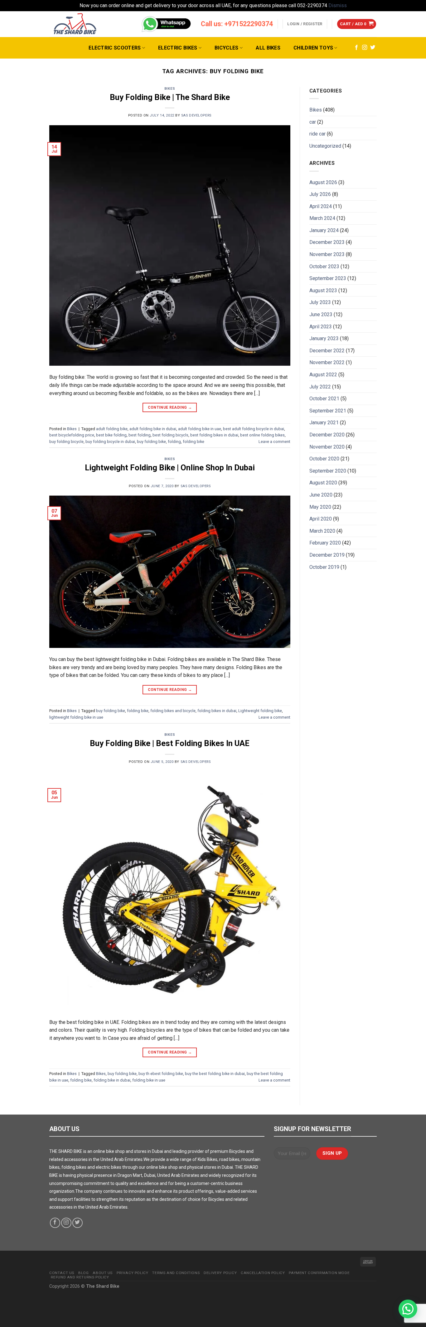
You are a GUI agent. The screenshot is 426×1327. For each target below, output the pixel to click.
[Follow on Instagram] (364, 47)
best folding (139, 435)
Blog (83, 1273)
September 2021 (327, 411)
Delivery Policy (220, 1273)
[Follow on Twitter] (372, 47)
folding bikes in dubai (216, 710)
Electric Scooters (115, 48)
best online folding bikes (262, 435)
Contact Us (61, 1273)
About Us (103, 1273)
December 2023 (327, 242)
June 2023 (320, 314)
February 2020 (325, 543)
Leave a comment (274, 441)
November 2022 (327, 362)
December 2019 (327, 555)
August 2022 (323, 375)
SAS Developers (196, 115)
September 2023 (327, 278)
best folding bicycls (170, 435)
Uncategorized (325, 146)
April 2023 (320, 327)
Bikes (169, 89)
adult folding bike (112, 428)
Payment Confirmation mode (319, 1273)
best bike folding (111, 435)
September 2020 (327, 471)
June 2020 (320, 495)
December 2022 (327, 351)
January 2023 (324, 338)
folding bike (193, 441)
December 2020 (327, 435)
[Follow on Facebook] (356, 47)
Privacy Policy (132, 1273)
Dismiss (337, 5)
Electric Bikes (177, 48)
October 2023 (324, 266)
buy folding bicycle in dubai (110, 441)
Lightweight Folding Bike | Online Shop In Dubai (170, 467)
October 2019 (324, 567)
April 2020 (320, 519)
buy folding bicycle (66, 441)
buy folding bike (151, 441)
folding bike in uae (148, 1080)
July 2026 (320, 194)
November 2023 (327, 254)
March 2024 (322, 218)
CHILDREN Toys (313, 48)
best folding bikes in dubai (214, 435)
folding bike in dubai (112, 1080)
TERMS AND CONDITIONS (176, 1273)
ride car (317, 134)
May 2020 (320, 507)
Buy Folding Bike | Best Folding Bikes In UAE (169, 743)
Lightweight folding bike (260, 710)
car (312, 122)
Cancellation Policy (263, 1273)
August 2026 (323, 182)
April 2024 (320, 206)
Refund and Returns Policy (80, 1277)
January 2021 (324, 423)
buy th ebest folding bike (160, 1073)
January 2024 (324, 230)
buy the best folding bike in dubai (215, 1073)
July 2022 (320, 387)
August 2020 (323, 483)
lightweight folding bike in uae (76, 717)
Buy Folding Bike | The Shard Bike (170, 97)
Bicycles (227, 48)
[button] (408, 1309)
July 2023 (320, 302)
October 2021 (324, 399)
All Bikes (268, 48)
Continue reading (170, 407)
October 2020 (324, 459)
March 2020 (322, 531)
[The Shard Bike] (75, 24)
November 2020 (327, 447)
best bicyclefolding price (71, 435)
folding (174, 441)
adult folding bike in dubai (152, 428)
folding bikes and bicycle (173, 710)
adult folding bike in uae (199, 428)
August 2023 (323, 290)
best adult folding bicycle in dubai (253, 428)
